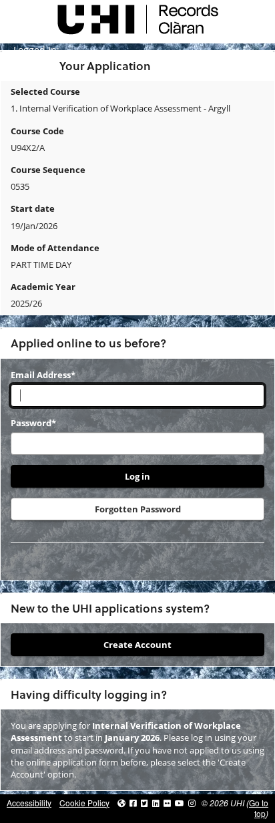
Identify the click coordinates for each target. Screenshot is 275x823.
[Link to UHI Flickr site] (167, 802)
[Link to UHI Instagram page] (192, 802)
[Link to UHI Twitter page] (144, 802)
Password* (33, 423)
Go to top (258, 808)
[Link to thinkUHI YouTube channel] (179, 802)
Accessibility (29, 802)
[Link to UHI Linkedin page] (156, 802)
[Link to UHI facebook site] (133, 802)
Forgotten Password (138, 509)
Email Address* (43, 375)
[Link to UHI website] (121, 802)
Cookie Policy (84, 802)
